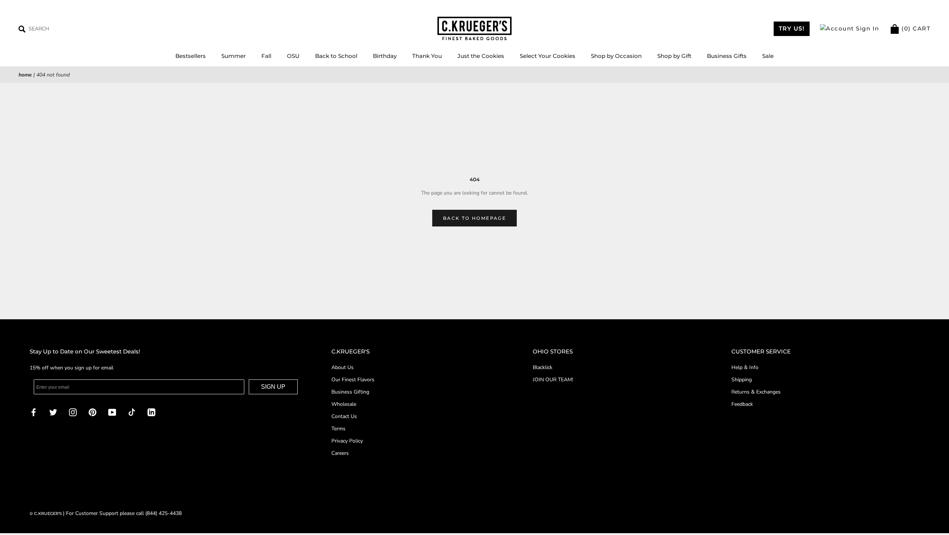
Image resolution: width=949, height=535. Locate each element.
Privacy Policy (347, 440)
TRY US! (792, 28)
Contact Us (344, 416)
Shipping (741, 379)
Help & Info (744, 367)
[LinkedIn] (151, 411)
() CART (915, 28)
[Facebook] (33, 411)
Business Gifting (350, 391)
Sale (768, 55)
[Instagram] (73, 411)
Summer (233, 55)
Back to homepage (474, 218)
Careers (340, 453)
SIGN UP (273, 387)
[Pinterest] (92, 411)
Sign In (866, 28)
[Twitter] (53, 411)
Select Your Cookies (547, 55)
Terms (338, 428)
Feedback (742, 404)
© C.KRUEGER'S (46, 513)
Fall (266, 55)
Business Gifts (727, 55)
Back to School (336, 55)
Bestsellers (190, 55)
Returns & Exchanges (756, 391)
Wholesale (343, 404)
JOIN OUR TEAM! (553, 379)
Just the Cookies (480, 55)
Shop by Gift (674, 55)
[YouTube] (112, 411)
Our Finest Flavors (352, 379)
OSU (293, 55)
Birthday (385, 55)
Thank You (427, 55)
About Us (342, 367)
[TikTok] (132, 411)
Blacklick (542, 367)
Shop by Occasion (616, 55)
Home (25, 74)
